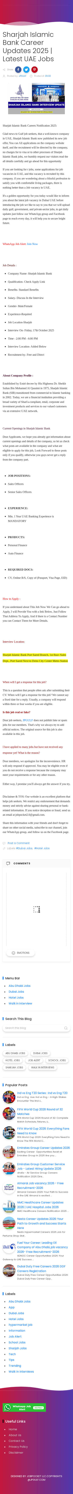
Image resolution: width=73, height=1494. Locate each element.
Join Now (32, 243)
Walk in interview (20, 1003)
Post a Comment (18, 843)
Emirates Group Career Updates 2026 (43, 1148)
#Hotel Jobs (42, 848)
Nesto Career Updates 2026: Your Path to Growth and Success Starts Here (41, 1223)
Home (13, 1429)
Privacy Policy (18, 1447)
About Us (15, 1435)
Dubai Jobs (16, 992)
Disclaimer (16, 1453)
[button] (18, 69)
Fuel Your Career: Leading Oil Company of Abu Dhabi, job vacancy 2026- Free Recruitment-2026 (42, 1247)
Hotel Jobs (16, 998)
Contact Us (16, 1441)
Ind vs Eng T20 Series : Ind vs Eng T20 (42, 1093)
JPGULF (28, 720)
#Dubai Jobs (24, 848)
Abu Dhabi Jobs (19, 986)
